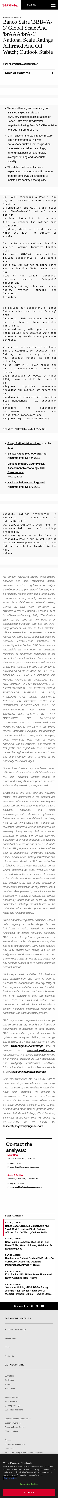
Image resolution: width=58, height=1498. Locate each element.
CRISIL (8, 1347)
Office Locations (11, 1431)
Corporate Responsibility (15, 1444)
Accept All (29, 1492)
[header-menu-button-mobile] (53, 5)
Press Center (10, 1388)
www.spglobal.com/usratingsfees (26, 1071)
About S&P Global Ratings (15, 1330)
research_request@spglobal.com (23, 1126)
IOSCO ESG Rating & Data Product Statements (24, 1453)
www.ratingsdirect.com (41, 1050)
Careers (8, 1440)
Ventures (8, 1384)
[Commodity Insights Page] (32, 1306)
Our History (9, 1380)
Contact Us (9, 1356)
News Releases (11, 1402)
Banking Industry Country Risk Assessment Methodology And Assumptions (26, 468)
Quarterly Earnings (12, 1406)
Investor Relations (12, 1397)
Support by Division (13, 1423)
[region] (29, 1476)
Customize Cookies (29, 1484)
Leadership (9, 1449)
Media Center (10, 1338)
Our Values (9, 1376)
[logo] (10, 5)
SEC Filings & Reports (14, 1410)
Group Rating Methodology (23, 443)
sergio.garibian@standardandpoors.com (26, 1187)
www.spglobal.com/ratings (27, 1046)
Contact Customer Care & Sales (17, 1419)
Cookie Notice (10, 1478)
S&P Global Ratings (18, 1318)
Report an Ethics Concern (15, 1427)
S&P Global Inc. (15, 1365)
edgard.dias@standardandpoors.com (24, 1167)
